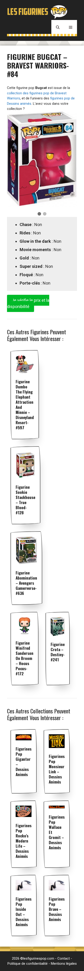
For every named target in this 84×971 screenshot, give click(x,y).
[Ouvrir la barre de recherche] (57, 27)
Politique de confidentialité (27, 963)
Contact (63, 958)
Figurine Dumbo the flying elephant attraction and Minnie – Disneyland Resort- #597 (25, 404)
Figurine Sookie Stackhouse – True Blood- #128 (25, 499)
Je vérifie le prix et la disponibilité (28, 303)
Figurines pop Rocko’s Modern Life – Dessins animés (24, 841)
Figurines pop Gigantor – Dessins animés (24, 761)
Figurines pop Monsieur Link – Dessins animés (57, 769)
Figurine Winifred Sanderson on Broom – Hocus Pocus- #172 (24, 658)
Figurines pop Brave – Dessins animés (57, 909)
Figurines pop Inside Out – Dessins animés (24, 911)
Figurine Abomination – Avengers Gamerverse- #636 (26, 583)
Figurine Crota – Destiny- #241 (58, 652)
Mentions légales (64, 963)
